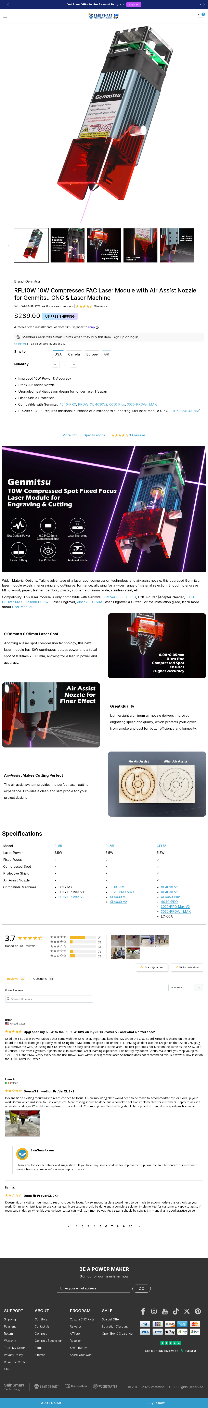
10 (130, 1226)
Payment (10, 1326)
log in (134, 337)
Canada (74, 354)
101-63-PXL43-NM (184, 411)
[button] (5, 15)
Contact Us (42, 1326)
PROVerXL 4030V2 (92, 404)
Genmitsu (32, 281)
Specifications (94, 435)
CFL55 (162, 846)
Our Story (41, 1319)
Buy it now (156, 1403)
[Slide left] (8, 245)
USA (58, 354)
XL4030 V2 (118, 902)
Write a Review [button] (189, 967)
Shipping (20, 343)
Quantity (21, 364)
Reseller (75, 1340)
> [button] (139, 1226)
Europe (92, 354)
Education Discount (115, 1326)
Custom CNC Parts (82, 1319)
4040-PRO (67, 404)
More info (70, 435)
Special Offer (111, 1319)
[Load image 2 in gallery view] (67, 245)
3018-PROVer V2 (71, 897)
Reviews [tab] (12, 979)
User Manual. (22, 607)
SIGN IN (134, 4)
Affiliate (75, 1333)
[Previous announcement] (7, 4)
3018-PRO (117, 887)
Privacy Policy (13, 1355)
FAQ (7, 1369)
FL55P (110, 846)
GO (141, 1289)
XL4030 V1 (118, 897)
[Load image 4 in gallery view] (140, 245)
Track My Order (14, 1347)
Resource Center (15, 1362)
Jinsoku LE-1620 (38, 602)
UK (106, 354)
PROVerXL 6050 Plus (119, 597)
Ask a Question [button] (154, 967)
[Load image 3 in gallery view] (104, 245)
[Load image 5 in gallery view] (177, 245)
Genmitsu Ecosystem (48, 1340)
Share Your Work (81, 1355)
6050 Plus (117, 404)
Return (8, 1333)
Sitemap (40, 1355)
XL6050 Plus (171, 897)
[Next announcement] (200, 4)
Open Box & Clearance (117, 1333)
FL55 (58, 846)
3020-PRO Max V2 (175, 907)
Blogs (38, 1347)
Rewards (76, 1326)
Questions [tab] (40, 979)
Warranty (10, 1340)
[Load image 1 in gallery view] (31, 245)
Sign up (118, 337)
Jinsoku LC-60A (89, 602)
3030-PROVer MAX (142, 404)
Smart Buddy (78, 1347)
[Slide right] (199, 245)
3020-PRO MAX (122, 892)
